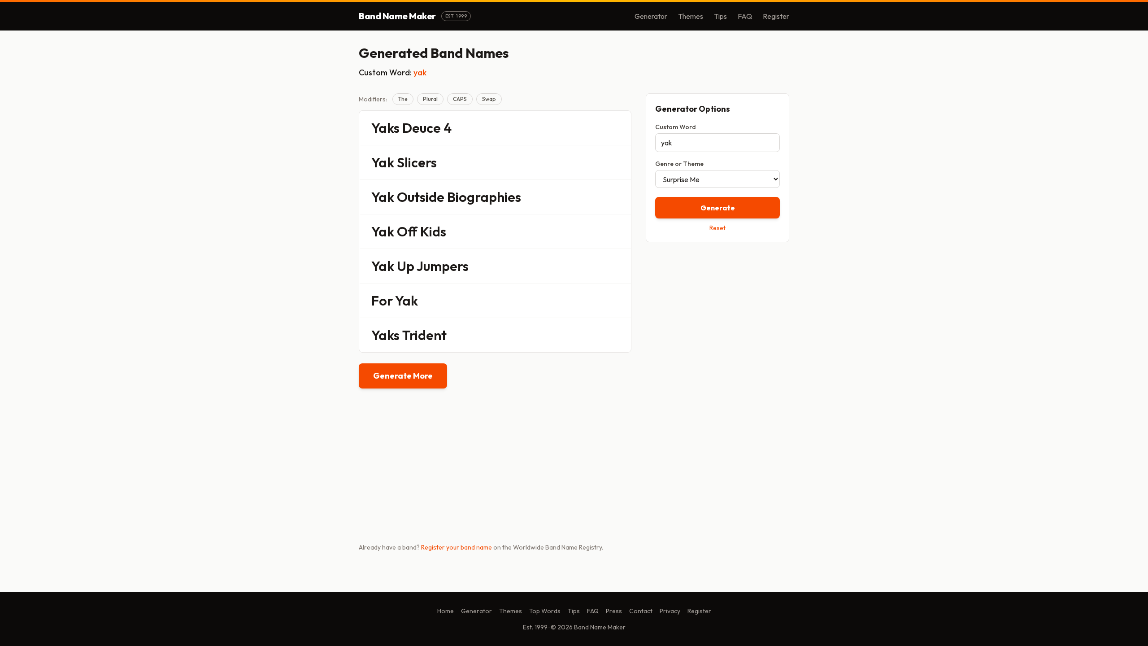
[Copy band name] (618, 128)
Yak (382, 162)
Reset (717, 228)
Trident (424, 335)
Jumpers (443, 266)
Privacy (670, 611)
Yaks (385, 127)
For (382, 300)
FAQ (745, 16)
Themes (690, 16)
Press (614, 611)
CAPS (460, 99)
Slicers (417, 162)
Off (407, 231)
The (403, 99)
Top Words (545, 611)
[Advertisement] (717, 313)
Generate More (403, 376)
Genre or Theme (679, 164)
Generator (651, 16)
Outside (420, 196)
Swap (489, 99)
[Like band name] (600, 128)
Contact (640, 611)
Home (445, 611)
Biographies (484, 196)
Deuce (421, 127)
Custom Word (675, 127)
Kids (433, 231)
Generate (717, 207)
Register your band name (456, 547)
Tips (720, 16)
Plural (430, 99)
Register (776, 16)
